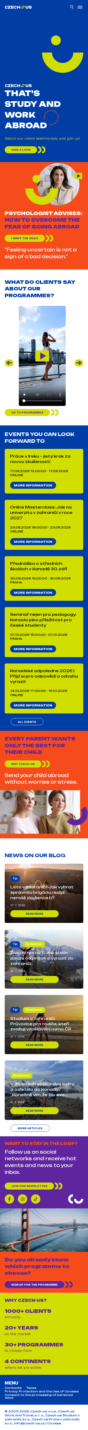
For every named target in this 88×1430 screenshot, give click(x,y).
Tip (15, 878)
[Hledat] (72, 8)
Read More (34, 913)
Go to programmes (27, 412)
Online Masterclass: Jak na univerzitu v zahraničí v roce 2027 (41, 512)
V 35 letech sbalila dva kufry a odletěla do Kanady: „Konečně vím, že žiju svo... (42, 1089)
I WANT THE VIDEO (24, 238)
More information (33, 485)
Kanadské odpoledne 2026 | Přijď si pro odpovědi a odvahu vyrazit (44, 676)
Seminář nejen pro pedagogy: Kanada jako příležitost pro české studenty (43, 620)
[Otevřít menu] (80, 7)
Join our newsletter (29, 1186)
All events (27, 722)
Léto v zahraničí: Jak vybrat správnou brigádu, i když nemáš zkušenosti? (41, 892)
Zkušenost (34, 944)
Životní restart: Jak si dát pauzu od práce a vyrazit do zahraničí (42, 958)
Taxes (31, 1388)
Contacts (13, 1388)
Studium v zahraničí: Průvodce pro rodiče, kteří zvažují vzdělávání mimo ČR (40, 1024)
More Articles (30, 1128)
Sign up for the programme (34, 1285)
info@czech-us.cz (29, 1423)
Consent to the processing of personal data (39, 1396)
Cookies (54, 1423)
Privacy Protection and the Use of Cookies (42, 1391)
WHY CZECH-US (23, 763)
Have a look (21, 149)
